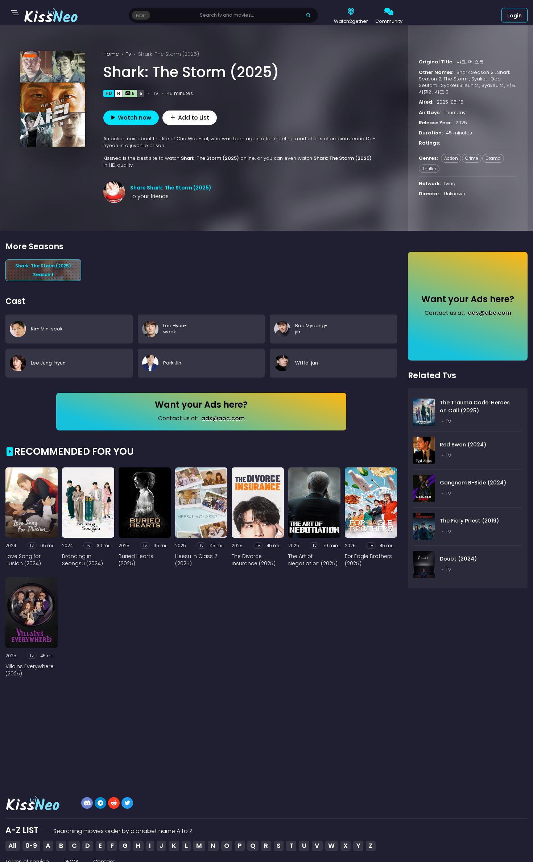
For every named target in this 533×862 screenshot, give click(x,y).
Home (111, 54)
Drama (493, 158)
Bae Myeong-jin (311, 328)
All (12, 845)
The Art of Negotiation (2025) (313, 560)
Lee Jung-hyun (48, 362)
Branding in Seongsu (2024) (82, 560)
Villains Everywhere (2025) (29, 670)
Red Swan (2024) (463, 444)
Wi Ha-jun (306, 362)
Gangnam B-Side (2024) (473, 482)
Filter (141, 15)
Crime (471, 158)
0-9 (31, 845)
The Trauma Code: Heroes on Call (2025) (475, 406)
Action (451, 158)
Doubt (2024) (458, 558)
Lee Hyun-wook (175, 328)
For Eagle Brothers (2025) (368, 560)
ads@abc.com (223, 418)
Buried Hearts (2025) (136, 560)
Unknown (454, 193)
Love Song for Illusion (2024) (23, 560)
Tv (128, 54)
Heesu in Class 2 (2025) (196, 560)
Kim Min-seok (47, 328)
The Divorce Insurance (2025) (254, 560)
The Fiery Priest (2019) (469, 520)
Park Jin (172, 362)
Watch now (134, 117)
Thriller (429, 169)
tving (449, 183)
